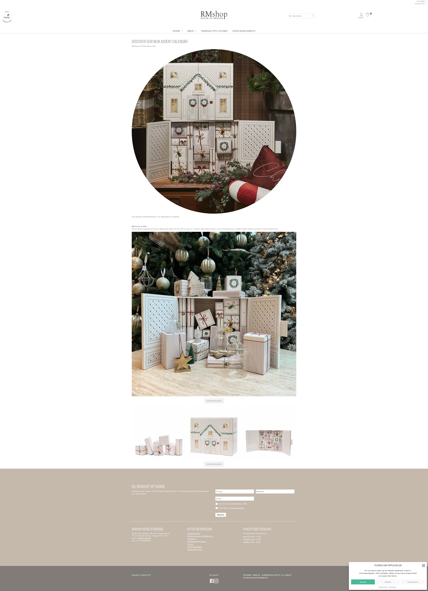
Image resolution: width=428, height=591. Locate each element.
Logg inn (361, 17)
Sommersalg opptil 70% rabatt (214, 31)
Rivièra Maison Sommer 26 (244, 31)
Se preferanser (412, 582)
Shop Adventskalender (214, 401)
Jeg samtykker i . (231, 508)
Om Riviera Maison (194, 547)
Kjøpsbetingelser (193, 533)
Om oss (190, 544)
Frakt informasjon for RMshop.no (200, 536)
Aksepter (363, 582)
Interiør (176, 31)
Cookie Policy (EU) (194, 549)
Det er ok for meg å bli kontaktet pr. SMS (232, 504)
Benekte (388, 582)
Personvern (392, 587)
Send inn (220, 514)
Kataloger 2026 (420, 3)
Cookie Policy (383, 587)
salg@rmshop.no (144, 538)
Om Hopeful (421, 1)
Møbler (190, 31)
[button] (423, 565)
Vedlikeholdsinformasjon (196, 541)
